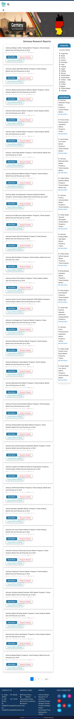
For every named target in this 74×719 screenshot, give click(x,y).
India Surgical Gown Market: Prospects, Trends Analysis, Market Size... (63, 295)
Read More (11, 57)
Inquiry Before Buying (14, 60)
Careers (24, 703)
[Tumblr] (59, 705)
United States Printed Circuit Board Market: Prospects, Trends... (63, 353)
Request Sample (25, 57)
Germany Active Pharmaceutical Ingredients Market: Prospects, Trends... (63, 334)
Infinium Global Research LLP (34, 717)
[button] (59, 696)
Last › (47, 679)
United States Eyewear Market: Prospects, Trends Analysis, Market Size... (63, 182)
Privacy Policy (26, 695)
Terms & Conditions (28, 701)
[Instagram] (69, 696)
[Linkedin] (69, 705)
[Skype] (59, 710)
